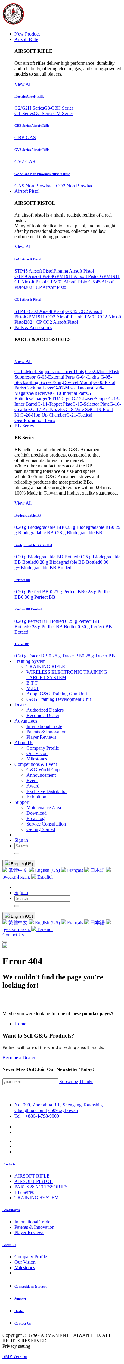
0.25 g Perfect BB (67, 591)
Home (20, 1023)
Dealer (19, 1311)
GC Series (43, 113)
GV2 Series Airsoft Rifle (31, 149)
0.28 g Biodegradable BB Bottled (68, 562)
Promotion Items (39, 420)
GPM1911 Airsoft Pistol (76, 276)
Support (20, 1298)
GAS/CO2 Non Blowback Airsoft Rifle (42, 174)
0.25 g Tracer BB (65, 655)
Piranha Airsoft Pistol (74, 270)
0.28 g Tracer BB (98, 655)
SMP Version (14, 1356)
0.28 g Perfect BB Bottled (53, 626)
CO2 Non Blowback (76, 185)
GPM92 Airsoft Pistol (67, 281)
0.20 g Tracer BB (31, 655)
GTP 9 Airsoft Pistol (33, 276)
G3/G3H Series (58, 108)
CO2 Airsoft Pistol (27, 299)
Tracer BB (21, 644)
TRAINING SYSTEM (36, 1197)
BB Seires (24, 1192)
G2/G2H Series (29, 108)
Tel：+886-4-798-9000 (36, 1116)
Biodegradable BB (27, 515)
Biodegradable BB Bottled (33, 545)
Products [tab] (8, 1164)
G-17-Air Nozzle (47, 409)
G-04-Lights (87, 376)
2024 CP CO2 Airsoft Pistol (51, 322)
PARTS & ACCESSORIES (41, 1186)
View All (23, 84)
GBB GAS (25, 137)
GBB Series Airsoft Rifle (31, 125)
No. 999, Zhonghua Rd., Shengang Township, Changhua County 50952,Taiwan (58, 1107)
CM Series (63, 113)
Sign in (21, 840)
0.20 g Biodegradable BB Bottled (46, 556)
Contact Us (13, 934)
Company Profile (30, 1256)
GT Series (24, 113)
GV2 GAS (24, 161)
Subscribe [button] (68, 1081)
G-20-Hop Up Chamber (43, 414)
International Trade (32, 1221)
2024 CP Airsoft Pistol (46, 287)
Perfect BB (22, 580)
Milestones (24, 1267)
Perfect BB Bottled (28, 609)
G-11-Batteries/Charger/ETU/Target (56, 396)
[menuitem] (27, 33)
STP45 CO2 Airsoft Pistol (39, 311)
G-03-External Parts (56, 376)
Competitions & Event (30, 1286)
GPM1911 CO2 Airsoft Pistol (53, 316)
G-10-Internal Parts (69, 393)
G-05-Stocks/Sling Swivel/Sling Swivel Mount (63, 379)
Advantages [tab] (11, 1210)
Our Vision (25, 1262)
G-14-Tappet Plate (54, 404)
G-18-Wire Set (77, 409)
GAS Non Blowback (34, 185)
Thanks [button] (86, 1081)
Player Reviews (29, 1232)
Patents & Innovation (34, 1227)
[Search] (16, 853)
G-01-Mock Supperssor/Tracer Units (49, 371)
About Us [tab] (9, 1245)
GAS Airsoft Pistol (27, 259)
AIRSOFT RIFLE (32, 1175)
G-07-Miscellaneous (73, 387)
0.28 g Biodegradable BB (78, 532)
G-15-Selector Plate (91, 404)
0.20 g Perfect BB (31, 591)
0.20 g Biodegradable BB (38, 527)
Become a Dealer (18, 1057)
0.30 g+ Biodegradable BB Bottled (61, 565)
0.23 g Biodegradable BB (87, 527)
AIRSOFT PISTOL (33, 1181)
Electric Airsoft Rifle (29, 96)
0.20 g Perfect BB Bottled (39, 621)
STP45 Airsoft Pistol (34, 270)
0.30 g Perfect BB (38, 597)
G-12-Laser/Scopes (90, 398)
